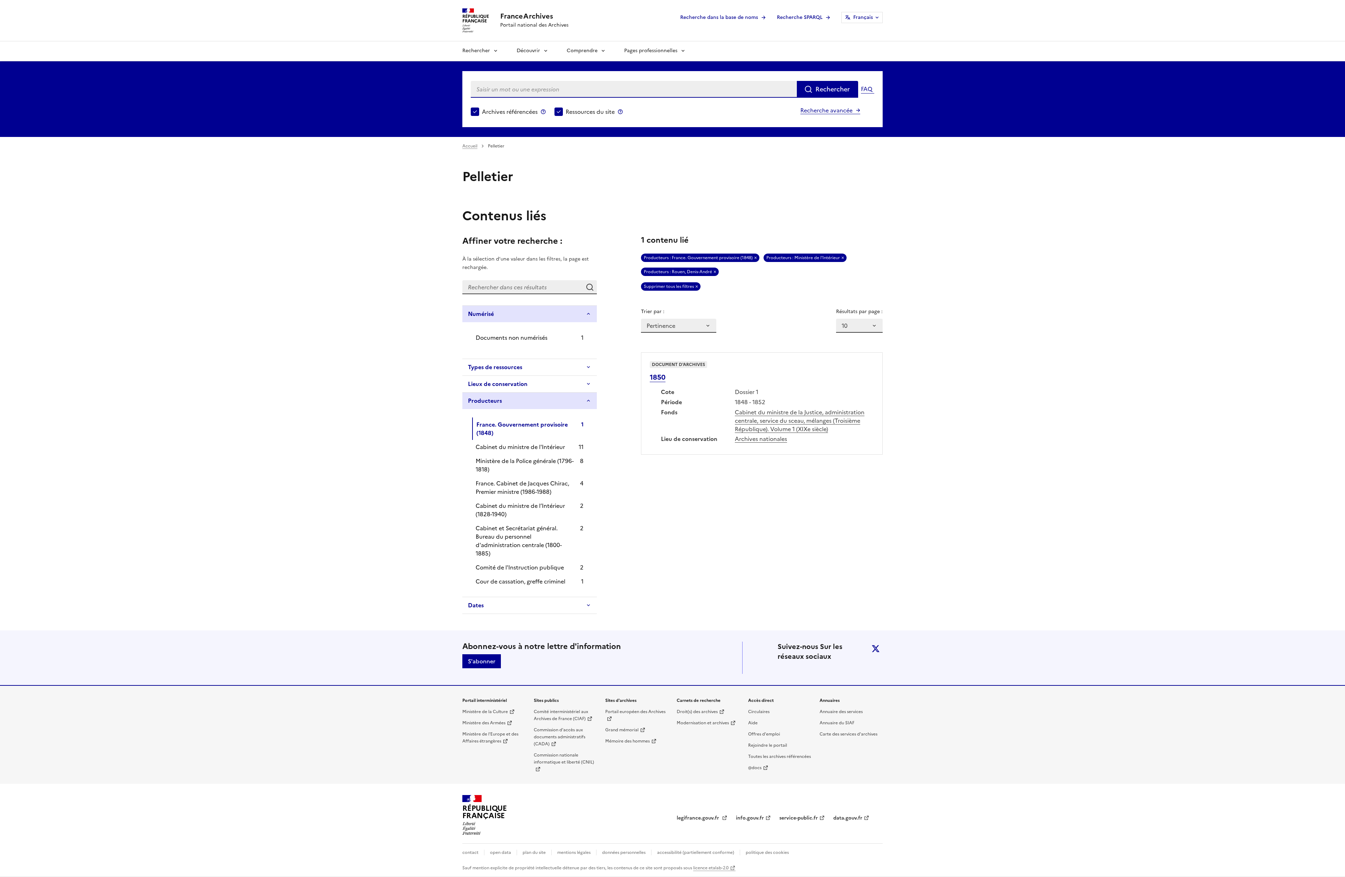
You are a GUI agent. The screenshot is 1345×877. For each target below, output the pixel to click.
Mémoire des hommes (627, 741)
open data (500, 852)
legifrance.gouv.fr (698, 818)
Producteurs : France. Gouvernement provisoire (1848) (698, 258)
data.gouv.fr (847, 818)
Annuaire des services (841, 712)
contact (470, 852)
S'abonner (481, 661)
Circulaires (759, 712)
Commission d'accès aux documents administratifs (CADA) (559, 737)
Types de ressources (495, 367)
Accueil (469, 146)
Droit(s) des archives (697, 712)
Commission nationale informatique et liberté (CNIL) (564, 758)
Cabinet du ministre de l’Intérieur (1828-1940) (520, 510)
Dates (476, 605)
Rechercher (476, 50)
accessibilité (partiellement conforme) (695, 852)
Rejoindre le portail (767, 745)
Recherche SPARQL (799, 17)
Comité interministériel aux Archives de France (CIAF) (561, 715)
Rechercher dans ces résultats (590, 287)
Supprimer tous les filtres (669, 286)
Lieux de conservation (497, 384)
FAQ (866, 89)
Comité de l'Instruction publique (520, 567)
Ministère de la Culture (485, 712)
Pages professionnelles (650, 50)
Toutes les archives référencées (779, 756)
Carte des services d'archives (848, 734)
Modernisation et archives (703, 723)
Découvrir (528, 50)
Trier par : (652, 311)
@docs (754, 768)
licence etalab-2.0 (711, 868)
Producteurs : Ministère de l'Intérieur (803, 258)
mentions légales (574, 852)
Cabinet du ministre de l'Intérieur (520, 447)
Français (863, 17)
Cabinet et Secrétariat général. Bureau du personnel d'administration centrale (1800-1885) (519, 541)
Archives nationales (761, 439)
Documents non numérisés (511, 337)
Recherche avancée (826, 110)
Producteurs (485, 400)
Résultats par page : (859, 311)
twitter (876, 649)
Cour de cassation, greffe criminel (520, 581)
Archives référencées (510, 112)
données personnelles (624, 852)
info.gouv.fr (750, 818)
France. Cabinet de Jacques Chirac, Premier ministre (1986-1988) (522, 487)
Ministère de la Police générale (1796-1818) (525, 465)
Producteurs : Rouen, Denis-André (678, 272)
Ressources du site (590, 112)
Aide (753, 723)
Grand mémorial (622, 730)
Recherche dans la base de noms (719, 17)
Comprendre (582, 50)
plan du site (534, 852)
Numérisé (481, 314)
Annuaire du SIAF (837, 723)
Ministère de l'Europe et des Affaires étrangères (490, 737)
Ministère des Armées (483, 723)
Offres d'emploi (764, 734)
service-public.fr (798, 818)
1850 (657, 377)
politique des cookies (767, 852)
